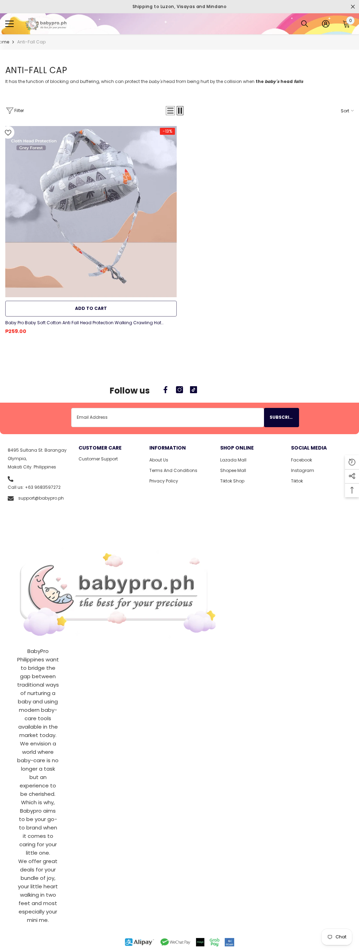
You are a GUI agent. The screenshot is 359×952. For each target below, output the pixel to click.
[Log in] (325, 23)
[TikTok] (194, 390)
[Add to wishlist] (8, 132)
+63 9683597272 (43, 487)
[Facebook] (165, 390)
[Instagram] (179, 390)
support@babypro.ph (41, 498)
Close (352, 6)
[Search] (304, 24)
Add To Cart (91, 308)
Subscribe (282, 417)
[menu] (9, 24)
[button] (170, 110)
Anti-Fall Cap (31, 42)
